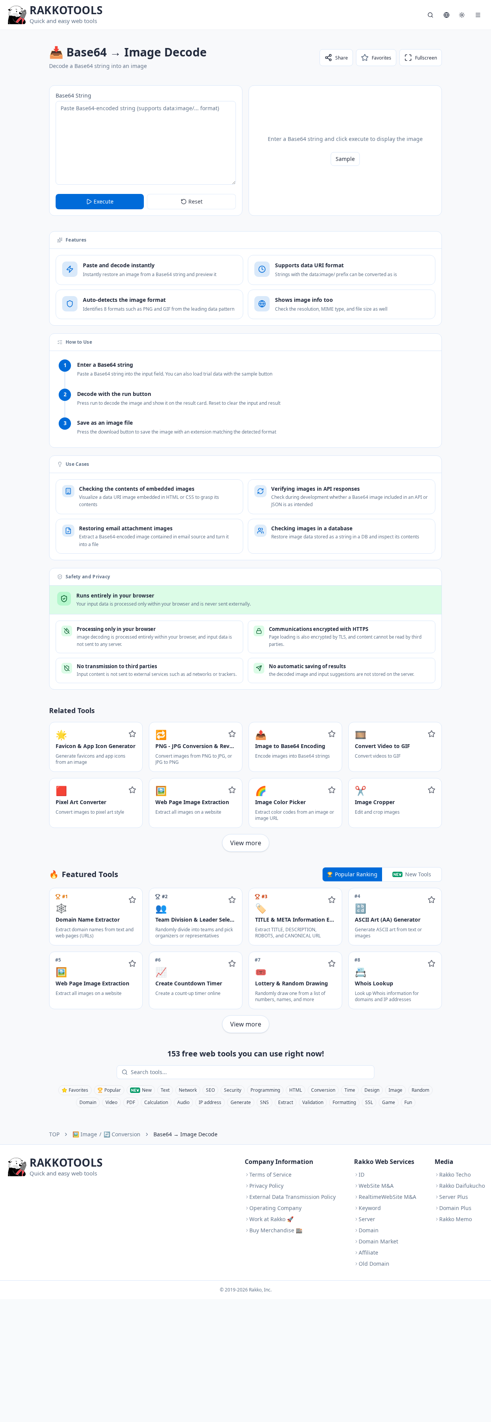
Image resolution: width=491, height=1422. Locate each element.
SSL (369, 1102)
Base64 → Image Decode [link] (185, 1134)
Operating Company (275, 1208)
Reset (195, 201)
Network (188, 1090)
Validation (312, 1102)
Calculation (156, 1102)
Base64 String (73, 95)
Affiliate (368, 1252)
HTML (295, 1090)
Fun (408, 1102)
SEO (210, 1090)
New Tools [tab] (418, 874)
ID (361, 1174)
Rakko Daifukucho (462, 1185)
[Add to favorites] (132, 733)
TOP (54, 1134)
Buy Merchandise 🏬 (275, 1230)
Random (420, 1090)
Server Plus (453, 1196)
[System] (462, 15)
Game (388, 1102)
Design (371, 1090)
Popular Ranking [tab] (356, 874)
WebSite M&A (376, 1185)
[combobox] (251, 1072)
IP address (210, 1102)
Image (395, 1090)
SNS (264, 1102)
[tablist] (382, 874)
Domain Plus (455, 1208)
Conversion (323, 1090)
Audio (183, 1102)
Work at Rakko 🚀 (271, 1219)
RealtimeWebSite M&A (387, 1196)
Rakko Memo (455, 1219)
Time (349, 1090)
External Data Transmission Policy (292, 1196)
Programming (265, 1090)
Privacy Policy (266, 1185)
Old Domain (374, 1263)
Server (367, 1219)
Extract (285, 1102)
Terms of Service (270, 1174)
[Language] (446, 15)
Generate (241, 1102)
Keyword (370, 1208)
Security (232, 1090)
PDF (131, 1102)
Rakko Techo (455, 1174)
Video (111, 1102)
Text (165, 1090)
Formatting (344, 1102)
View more (245, 843)
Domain (87, 1102)
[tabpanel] (245, 960)
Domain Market (378, 1241)
